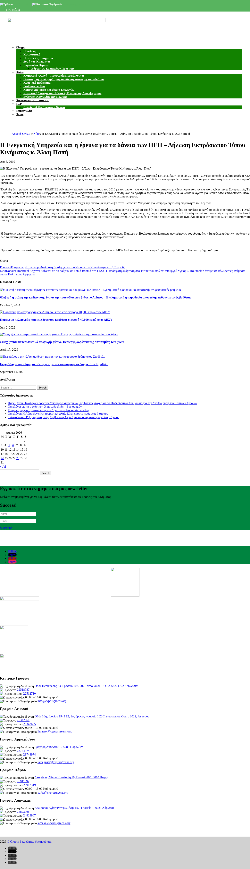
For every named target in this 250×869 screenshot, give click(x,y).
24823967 (29, 815)
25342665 (29, 724)
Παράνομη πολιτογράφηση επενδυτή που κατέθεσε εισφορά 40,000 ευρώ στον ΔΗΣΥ (56, 319)
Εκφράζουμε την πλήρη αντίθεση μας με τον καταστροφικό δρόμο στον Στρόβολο (54, 364)
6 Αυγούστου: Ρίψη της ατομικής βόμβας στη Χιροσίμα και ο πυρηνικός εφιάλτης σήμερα (63, 417)
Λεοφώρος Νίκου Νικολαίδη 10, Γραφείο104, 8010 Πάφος (71, 777)
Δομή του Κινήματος (36, 61)
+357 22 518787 (21, 4)
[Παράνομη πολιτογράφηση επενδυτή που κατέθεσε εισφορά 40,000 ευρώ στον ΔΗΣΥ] (55, 311)
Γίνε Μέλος (13, 9)
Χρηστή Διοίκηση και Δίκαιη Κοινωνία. (48, 89)
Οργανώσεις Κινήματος (38, 58)
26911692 (23, 781)
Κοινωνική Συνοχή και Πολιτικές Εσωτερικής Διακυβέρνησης (62, 93)
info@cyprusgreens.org (74, 4)
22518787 (23, 689)
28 (17, 458)
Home (19, 114)
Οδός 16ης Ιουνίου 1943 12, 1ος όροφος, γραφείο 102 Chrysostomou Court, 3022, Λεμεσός (92, 716)
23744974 (29, 754)
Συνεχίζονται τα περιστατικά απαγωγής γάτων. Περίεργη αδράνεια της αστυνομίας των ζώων (62, 342)
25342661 (23, 720)
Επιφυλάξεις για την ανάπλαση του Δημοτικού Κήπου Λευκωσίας (48, 410)
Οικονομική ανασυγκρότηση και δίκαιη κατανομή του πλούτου (63, 79)
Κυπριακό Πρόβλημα (36, 82)
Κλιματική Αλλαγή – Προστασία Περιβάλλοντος (53, 75)
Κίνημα (20, 47)
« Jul (3, 466)
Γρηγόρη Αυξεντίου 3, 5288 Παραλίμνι (59, 746)
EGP (19, 103)
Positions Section (34, 86)
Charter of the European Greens (44, 107)
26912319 (29, 785)
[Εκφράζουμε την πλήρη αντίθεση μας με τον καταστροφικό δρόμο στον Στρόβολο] (52, 356)
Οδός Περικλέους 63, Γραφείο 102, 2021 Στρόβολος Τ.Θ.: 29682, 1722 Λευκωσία (86, 686)
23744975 (23, 750)
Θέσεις (20, 72)
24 (2, 458)
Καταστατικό (31, 54)
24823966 (23, 811)
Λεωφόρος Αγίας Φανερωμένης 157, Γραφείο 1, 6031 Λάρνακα (74, 807)
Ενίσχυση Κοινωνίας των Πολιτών (45, 96)
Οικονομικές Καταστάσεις (32, 100)
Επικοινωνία (24, 110)
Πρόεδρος (29, 51)
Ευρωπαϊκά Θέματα (35, 65)
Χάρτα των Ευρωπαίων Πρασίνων (52, 68)
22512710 (29, 693)
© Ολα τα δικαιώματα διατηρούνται (29, 841)
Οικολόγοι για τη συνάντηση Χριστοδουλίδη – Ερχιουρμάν (45, 406)
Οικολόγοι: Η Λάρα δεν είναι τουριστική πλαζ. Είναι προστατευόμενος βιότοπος (58, 413)
